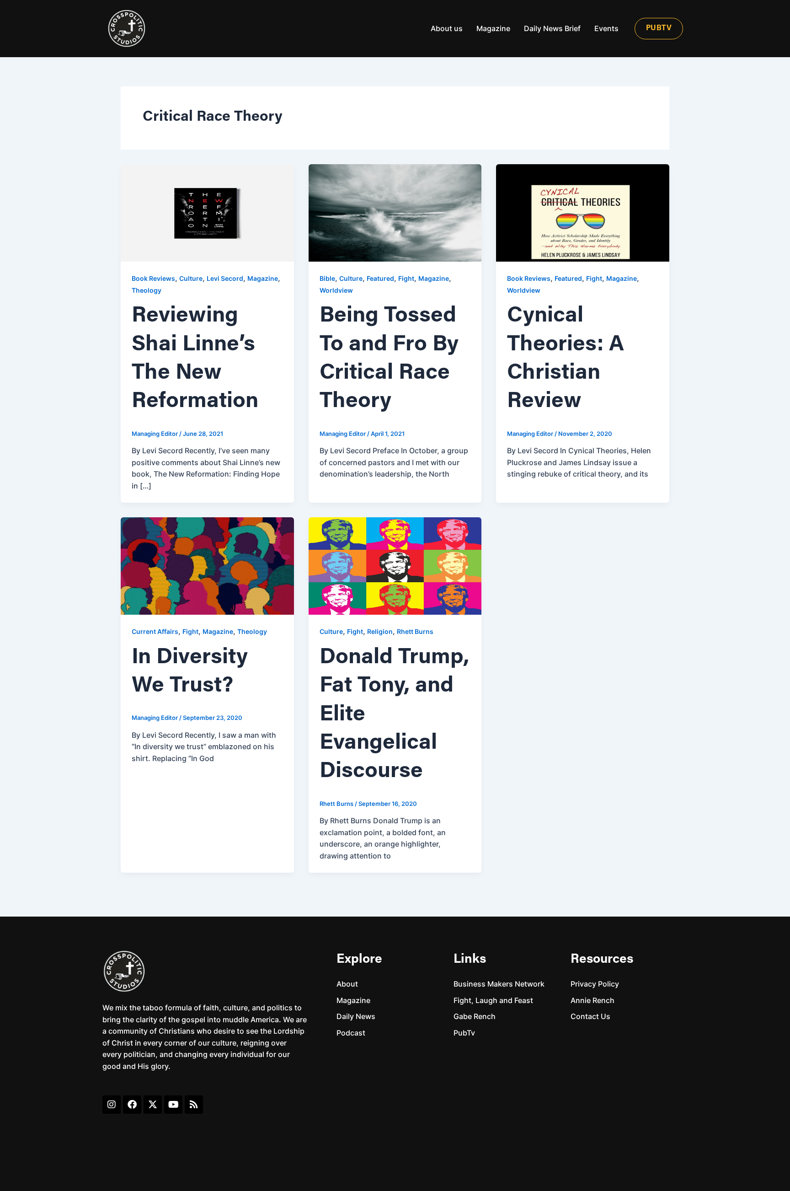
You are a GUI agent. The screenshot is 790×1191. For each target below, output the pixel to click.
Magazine (493, 28)
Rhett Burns (415, 631)
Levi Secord (225, 278)
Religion (380, 631)
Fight (406, 278)
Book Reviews (153, 278)
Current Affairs (155, 631)
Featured (380, 278)
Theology (146, 290)
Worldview (336, 290)
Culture (191, 278)
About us (447, 28)
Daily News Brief (552, 28)
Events (606, 28)
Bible (327, 278)
